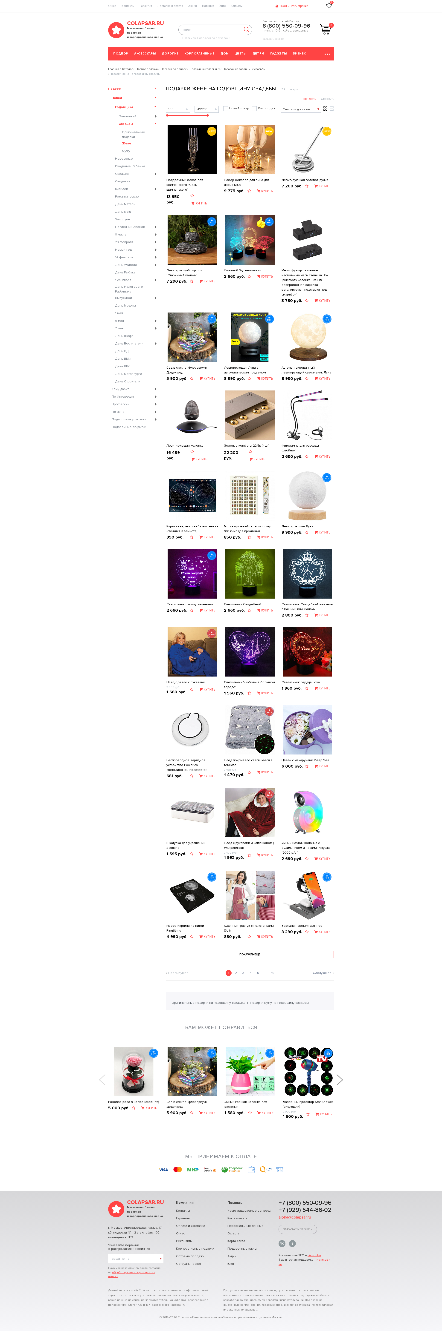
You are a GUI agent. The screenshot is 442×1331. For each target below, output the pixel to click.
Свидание (123, 181)
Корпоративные (200, 53)
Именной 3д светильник (242, 270)
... (265, 973)
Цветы (240, 53)
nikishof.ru (314, 1255)
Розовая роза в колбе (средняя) (133, 1102)
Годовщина (124, 107)
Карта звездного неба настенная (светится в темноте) (192, 528)
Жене (126, 143)
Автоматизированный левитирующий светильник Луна (306, 370)
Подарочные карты (242, 1249)
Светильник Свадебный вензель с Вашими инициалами (307, 606)
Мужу (126, 151)
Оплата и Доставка (190, 1226)
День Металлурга (128, 374)
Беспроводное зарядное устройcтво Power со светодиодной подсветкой (186, 765)
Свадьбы (126, 124)
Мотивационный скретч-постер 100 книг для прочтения (247, 528)
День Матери (125, 204)
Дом (225, 53)
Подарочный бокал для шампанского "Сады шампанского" (184, 185)
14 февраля (124, 257)
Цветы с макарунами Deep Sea (305, 760)
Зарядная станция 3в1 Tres (302, 926)
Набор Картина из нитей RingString (185, 928)
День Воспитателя (129, 343)
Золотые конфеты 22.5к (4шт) (246, 445)
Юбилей (121, 189)
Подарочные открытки (129, 427)
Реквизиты (184, 1241)
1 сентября (123, 280)
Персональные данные (245, 1226)
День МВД (123, 212)
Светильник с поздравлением (189, 604)
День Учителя (126, 265)
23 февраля (124, 242)
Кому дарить (121, 389)
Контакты (128, 6)
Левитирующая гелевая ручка (305, 180)
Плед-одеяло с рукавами (213, 38)
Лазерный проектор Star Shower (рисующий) (308, 1104)
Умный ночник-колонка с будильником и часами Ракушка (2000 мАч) (306, 848)
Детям (258, 53)
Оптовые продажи (190, 1256)
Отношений (127, 116)
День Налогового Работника (129, 289)
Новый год (123, 250)
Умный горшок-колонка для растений (245, 1104)
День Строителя (127, 381)
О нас (180, 1233)
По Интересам (123, 397)
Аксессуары (145, 53)
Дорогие (170, 53)
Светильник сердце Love (301, 682)
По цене (118, 412)
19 (272, 973)
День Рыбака (125, 272)
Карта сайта (236, 1241)
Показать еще (249, 954)
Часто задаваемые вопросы (249, 1211)
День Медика (125, 305)
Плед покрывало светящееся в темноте (248, 762)
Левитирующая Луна (297, 526)
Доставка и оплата (170, 6)
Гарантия (146, 6)
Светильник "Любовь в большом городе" (249, 684)
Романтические (127, 196)
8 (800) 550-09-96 (286, 26)
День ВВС (123, 366)
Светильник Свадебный (242, 604)
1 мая (119, 313)
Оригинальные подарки (133, 134)
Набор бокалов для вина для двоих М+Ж (247, 182)
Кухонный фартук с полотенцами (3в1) (249, 928)
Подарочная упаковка (129, 419)
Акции (192, 6)
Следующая (322, 973)
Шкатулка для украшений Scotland (185, 845)
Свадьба (122, 174)
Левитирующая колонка (185, 445)
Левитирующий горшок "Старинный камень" (184, 272)
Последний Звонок (130, 227)
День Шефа (124, 336)
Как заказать (237, 1218)
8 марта (121, 234)
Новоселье (124, 159)
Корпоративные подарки (195, 1249)
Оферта (233, 1233)
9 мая (119, 321)
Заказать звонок (273, 39)
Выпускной (123, 298)
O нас (112, 6)
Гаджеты (278, 53)
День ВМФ (123, 359)
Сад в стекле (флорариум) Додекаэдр (186, 370)
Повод (117, 98)
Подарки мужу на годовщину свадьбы (279, 1003)
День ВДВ (123, 351)
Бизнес (299, 53)
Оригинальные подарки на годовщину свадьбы (208, 1003)
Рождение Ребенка (130, 166)
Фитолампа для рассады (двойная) (300, 448)
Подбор (120, 53)
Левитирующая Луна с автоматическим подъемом (245, 370)
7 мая (119, 328)
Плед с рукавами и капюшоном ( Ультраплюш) (249, 845)
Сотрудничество (188, 1264)
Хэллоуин (122, 219)
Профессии (120, 404)
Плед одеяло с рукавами (185, 682)
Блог (231, 1264)
